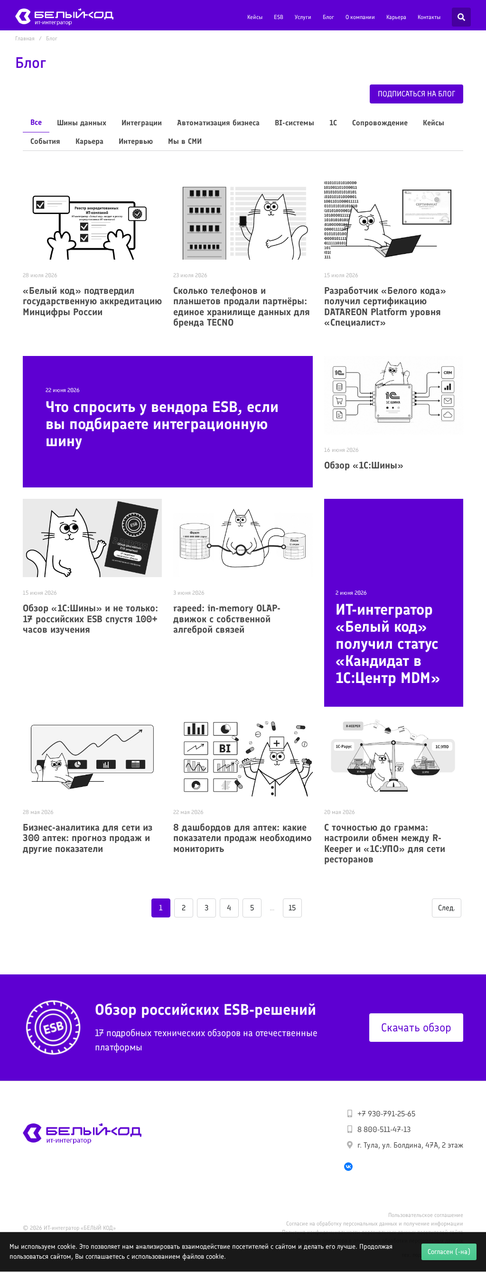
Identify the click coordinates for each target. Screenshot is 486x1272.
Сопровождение (380, 122)
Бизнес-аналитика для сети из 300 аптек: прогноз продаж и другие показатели (87, 838)
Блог (328, 17)
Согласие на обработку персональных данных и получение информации (374, 1223)
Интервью (136, 141)
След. (446, 907)
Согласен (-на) (449, 1251)
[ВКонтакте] (348, 1166)
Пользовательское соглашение (425, 1215)
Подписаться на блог (416, 93)
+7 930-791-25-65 (386, 1113)
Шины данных (81, 122)
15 (292, 907)
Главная (25, 38)
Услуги (303, 17)
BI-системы (294, 122)
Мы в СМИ (185, 141)
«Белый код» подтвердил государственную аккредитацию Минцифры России (92, 301)
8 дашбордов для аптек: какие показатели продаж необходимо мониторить (242, 838)
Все (36, 122)
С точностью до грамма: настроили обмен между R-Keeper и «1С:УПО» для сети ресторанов (384, 843)
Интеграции (142, 122)
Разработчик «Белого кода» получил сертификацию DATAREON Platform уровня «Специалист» (385, 306)
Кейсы (254, 17)
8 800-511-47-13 (384, 1129)
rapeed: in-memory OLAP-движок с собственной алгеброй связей (226, 618)
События (45, 141)
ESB (278, 17)
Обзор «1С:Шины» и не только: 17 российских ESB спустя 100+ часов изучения (90, 618)
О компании (360, 17)
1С (333, 122)
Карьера (396, 17)
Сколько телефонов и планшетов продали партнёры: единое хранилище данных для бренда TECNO (241, 306)
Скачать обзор (416, 1027)
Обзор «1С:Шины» (363, 465)
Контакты (429, 17)
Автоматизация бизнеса (218, 122)
